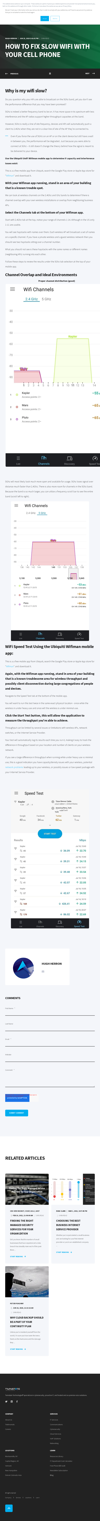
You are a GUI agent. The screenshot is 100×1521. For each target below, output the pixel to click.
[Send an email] (43, 971)
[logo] (12, 1389)
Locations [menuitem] (9, 1451)
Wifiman (10, 175)
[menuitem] (8, 1419)
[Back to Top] (9, 1508)
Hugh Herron (11, 38)
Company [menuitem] (9, 1414)
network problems (14, 767)
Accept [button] (45, 18)
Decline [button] (55, 18)
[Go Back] (50, 73)
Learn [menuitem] (52, 1451)
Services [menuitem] (54, 1414)
